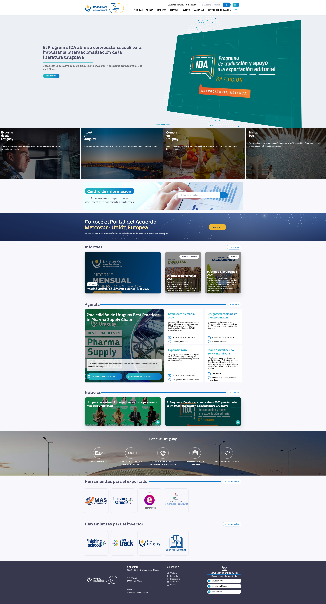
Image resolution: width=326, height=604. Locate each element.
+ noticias (234, 392)
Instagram (175, 579)
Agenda (149, 10)
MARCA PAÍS (199, 10)
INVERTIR (186, 10)
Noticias (138, 10)
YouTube (174, 581)
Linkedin (174, 576)
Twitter (173, 573)
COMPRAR (174, 10)
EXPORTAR (161, 10)
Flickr (172, 584)
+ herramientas (232, 481)
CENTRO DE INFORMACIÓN (219, 10)
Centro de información (109, 191)
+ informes (234, 247)
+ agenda (234, 304)
